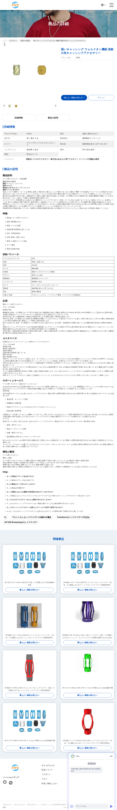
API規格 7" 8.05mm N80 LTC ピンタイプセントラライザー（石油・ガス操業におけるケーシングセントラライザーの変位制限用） (30, 689)
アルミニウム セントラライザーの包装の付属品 (31, 517)
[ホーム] (15, 767)
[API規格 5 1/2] (87, 563)
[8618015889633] (5, 782)
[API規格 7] (29, 668)
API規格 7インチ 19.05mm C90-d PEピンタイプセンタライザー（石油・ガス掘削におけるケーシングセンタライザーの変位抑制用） (87, 742)
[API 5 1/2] (87, 668)
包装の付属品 (25, 41)
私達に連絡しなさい (50, 783)
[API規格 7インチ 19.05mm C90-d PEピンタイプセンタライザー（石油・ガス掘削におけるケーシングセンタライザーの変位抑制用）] (87, 721)
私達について (47, 770)
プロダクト (13, 41)
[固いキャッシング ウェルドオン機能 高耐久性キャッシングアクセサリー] (30, 72)
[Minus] (111, 756)
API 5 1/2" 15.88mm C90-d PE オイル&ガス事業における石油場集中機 (87, 688)
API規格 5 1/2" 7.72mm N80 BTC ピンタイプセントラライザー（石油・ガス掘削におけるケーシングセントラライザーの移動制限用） (87, 583)
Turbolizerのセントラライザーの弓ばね (73, 517)
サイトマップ (20, 804)
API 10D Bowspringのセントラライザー (21, 522)
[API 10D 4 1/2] (29, 563)
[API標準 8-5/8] (87, 615)
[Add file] (71, 806)
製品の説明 (53, 118)
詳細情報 (19, 118)
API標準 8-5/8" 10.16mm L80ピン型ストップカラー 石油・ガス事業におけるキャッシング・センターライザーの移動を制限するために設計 (87, 636)
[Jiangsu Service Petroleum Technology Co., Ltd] (15, 5)
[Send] (111, 806)
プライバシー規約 (7, 806)
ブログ (44, 779)
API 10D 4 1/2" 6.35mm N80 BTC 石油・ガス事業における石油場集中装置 (30, 583)
